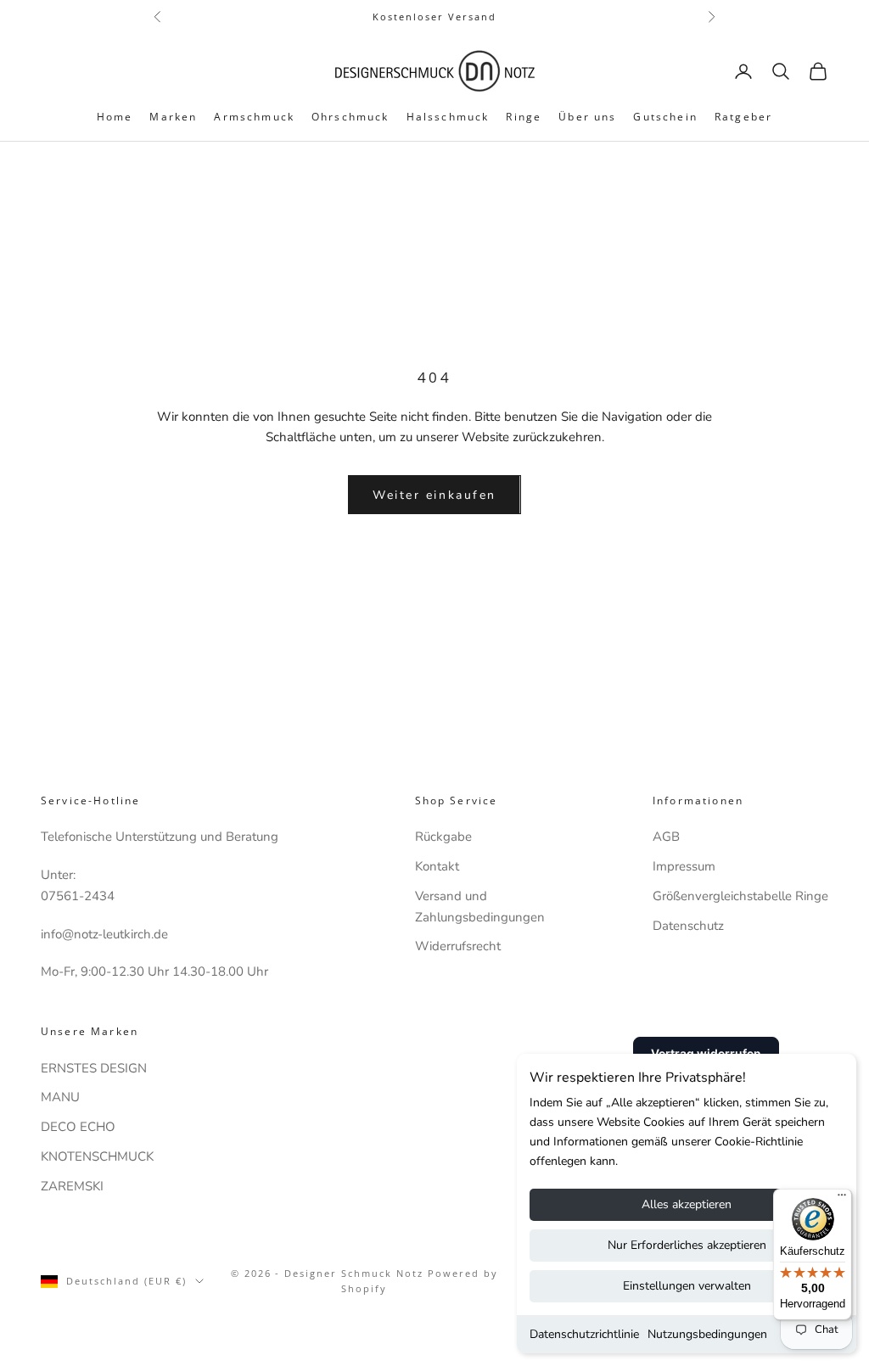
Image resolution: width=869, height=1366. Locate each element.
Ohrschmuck (350, 116)
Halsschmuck (448, 116)
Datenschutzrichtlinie (584, 1334)
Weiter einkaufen (434, 495)
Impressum (684, 866)
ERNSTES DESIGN (94, 1068)
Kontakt (437, 866)
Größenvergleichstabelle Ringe (740, 895)
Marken (173, 116)
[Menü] (842, 1199)
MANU (60, 1097)
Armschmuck (254, 116)
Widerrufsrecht (458, 946)
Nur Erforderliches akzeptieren (687, 1245)
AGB (666, 836)
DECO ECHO (78, 1126)
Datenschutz (688, 925)
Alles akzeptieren (687, 1204)
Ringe (523, 116)
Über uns (587, 116)
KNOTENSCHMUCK (97, 1156)
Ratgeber (743, 116)
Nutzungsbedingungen (707, 1334)
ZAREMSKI (72, 1186)
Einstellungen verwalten (687, 1286)
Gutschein (665, 116)
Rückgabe (443, 836)
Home (115, 116)
